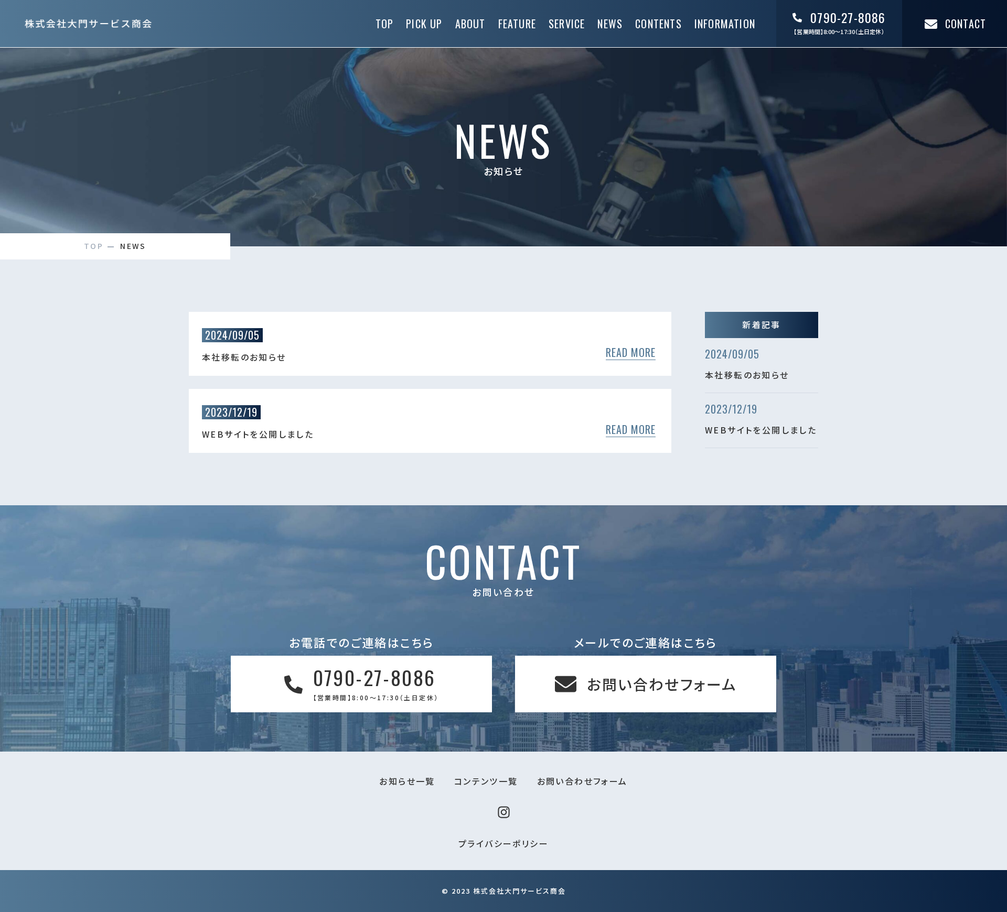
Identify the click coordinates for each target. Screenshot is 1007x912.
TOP (385, 23)
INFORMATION (724, 23)
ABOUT (470, 23)
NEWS (610, 23)
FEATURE (517, 23)
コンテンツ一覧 (486, 781)
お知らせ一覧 (407, 781)
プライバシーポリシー (503, 843)
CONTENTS (658, 23)
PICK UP (424, 23)
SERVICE (567, 23)
